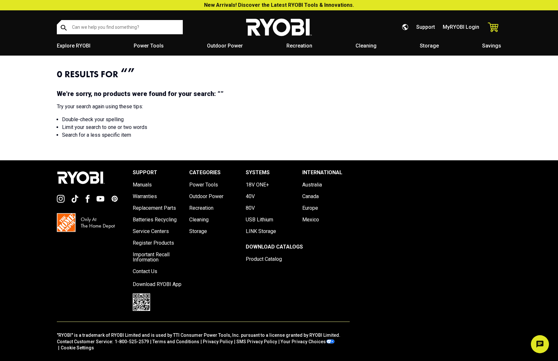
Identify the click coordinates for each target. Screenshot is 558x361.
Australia (312, 184)
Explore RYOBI (73, 46)
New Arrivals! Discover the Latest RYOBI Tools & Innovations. (279, 5)
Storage (429, 46)
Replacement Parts (154, 208)
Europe (310, 208)
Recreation (299, 46)
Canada (310, 196)
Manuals (142, 184)
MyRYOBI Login (461, 27)
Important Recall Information (151, 257)
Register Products (153, 243)
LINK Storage (261, 231)
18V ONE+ (257, 184)
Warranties (145, 196)
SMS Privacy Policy (256, 341)
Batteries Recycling (155, 219)
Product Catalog (264, 259)
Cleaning (366, 46)
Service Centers (151, 231)
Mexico (310, 219)
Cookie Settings (77, 347)
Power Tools (149, 46)
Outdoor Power (225, 46)
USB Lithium (259, 219)
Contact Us (145, 271)
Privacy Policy (218, 341)
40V (250, 196)
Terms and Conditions (175, 341)
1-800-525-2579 (132, 341)
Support (425, 27)
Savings (491, 46)
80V (250, 208)
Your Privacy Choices (303, 341)
